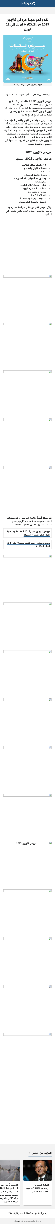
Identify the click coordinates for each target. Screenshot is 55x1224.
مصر (35, 1153)
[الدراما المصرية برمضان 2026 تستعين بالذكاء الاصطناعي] (37, 1182)
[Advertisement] (27, 245)
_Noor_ (37, 94)
